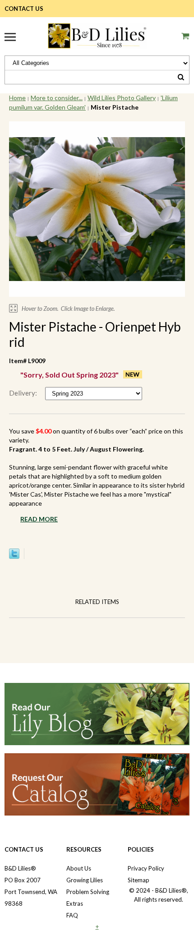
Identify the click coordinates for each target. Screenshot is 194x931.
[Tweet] (14, 556)
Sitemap (138, 880)
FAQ (72, 915)
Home (17, 97)
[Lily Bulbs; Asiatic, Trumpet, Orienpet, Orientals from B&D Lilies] (97, 34)
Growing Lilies (84, 880)
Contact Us (24, 8)
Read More (39, 519)
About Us (78, 868)
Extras (74, 903)
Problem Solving (87, 891)
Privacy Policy (146, 868)
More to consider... (57, 97)
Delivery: (23, 393)
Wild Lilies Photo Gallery (122, 97)
